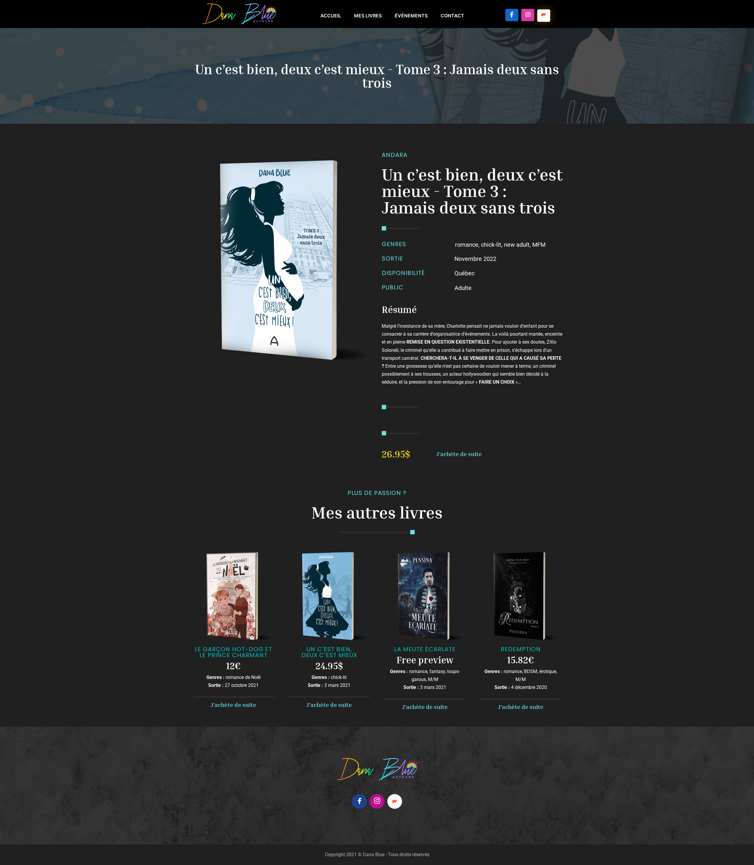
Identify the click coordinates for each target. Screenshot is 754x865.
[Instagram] (527, 15)
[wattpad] (543, 15)
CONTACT (452, 16)
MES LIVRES (368, 16)
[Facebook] (511, 15)
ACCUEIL (330, 16)
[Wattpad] (394, 801)
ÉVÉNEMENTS (411, 16)
